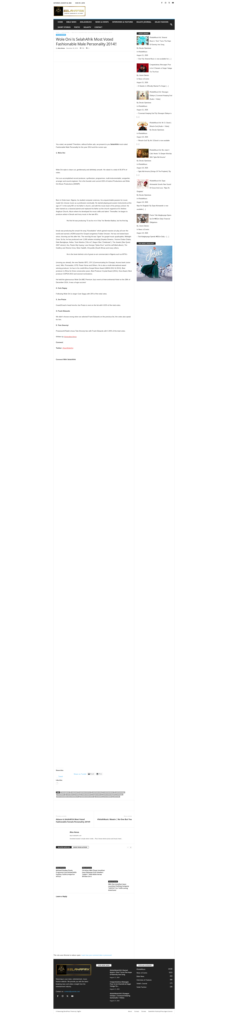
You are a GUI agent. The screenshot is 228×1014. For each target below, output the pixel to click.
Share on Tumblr (80, 774)
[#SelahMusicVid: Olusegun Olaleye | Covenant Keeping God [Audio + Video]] (102, 996)
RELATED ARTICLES (64, 847)
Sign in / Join (80, 3)
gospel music (97, 794)
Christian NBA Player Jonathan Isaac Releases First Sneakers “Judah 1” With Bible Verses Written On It (93, 873)
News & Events (102, 22)
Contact (98, 27)
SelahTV (87, 27)
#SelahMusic (86, 22)
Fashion (77, 794)
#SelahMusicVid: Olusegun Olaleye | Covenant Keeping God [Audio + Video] (120, 995)
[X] (169, 3)
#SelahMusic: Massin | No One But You (114, 819)
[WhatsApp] (88, 58)
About (130, 1011)
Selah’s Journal (143, 22)
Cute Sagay (69, 794)
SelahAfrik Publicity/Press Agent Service (160, 1011)
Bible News (71, 22)
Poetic (77, 27)
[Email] (99, 58)
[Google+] (94, 483)
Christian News (119, 792)
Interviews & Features (122, 22)
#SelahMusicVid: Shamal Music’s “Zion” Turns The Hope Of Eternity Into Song (121, 972)
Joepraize (119, 794)
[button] (171, 24)
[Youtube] (172, 3)
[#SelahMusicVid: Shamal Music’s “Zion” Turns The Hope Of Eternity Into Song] (102, 973)
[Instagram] (165, 3)
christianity (60, 794)
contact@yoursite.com (72, 991)
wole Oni (116, 796)
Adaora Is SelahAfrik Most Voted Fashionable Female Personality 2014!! (73, 820)
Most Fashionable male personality (67, 796)
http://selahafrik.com (75, 835)
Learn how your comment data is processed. (96, 955)
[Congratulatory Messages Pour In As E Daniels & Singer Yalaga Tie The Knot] (102, 985)
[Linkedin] (94, 58)
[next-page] (131, 847)
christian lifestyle (84, 792)
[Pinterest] (83, 58)
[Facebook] (161, 3)
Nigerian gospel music (87, 796)
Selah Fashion (161, 22)
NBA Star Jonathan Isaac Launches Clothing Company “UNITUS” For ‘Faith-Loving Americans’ (118, 887)
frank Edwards (86, 794)
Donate (143, 1011)
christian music (108, 792)
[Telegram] (105, 58)
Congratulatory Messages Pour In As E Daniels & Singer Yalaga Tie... (120, 984)
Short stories (64, 27)
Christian (74, 792)
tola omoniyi (108, 796)
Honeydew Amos (70, 337)
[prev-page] (128, 847)
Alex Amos (61, 48)
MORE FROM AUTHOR (80, 847)
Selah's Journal (142, 983)
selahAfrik (99, 796)
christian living (97, 792)
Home (60, 22)
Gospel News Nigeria (109, 794)
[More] (110, 58)
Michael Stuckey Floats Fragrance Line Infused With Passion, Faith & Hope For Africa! (66, 873)
